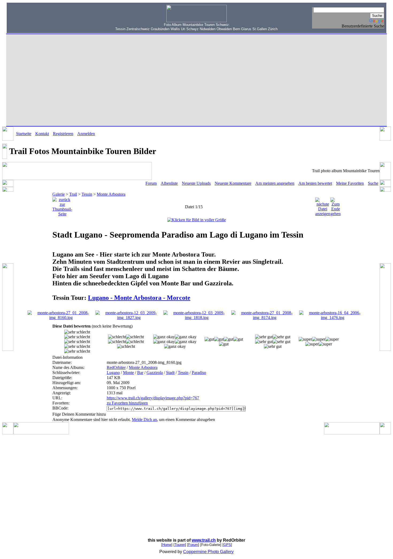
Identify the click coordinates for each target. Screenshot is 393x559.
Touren (180, 545)
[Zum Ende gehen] (335, 205)
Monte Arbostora (111, 194)
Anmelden (86, 133)
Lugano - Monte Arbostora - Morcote (139, 297)
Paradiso (199, 372)
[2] (164, 336)
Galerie (58, 194)
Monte (128, 372)
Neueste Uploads (196, 183)
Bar (140, 372)
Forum (151, 183)
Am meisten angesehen (274, 183)
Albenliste (169, 183)
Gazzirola (155, 372)
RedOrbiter (116, 367)
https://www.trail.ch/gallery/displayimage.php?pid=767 (153, 398)
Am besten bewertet (315, 183)
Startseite (23, 133)
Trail (73, 194)
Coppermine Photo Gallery (208, 551)
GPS (227, 545)
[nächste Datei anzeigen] (322, 205)
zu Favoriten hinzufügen (127, 403)
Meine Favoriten (350, 183)
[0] (77, 332)
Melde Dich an (144, 419)
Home (166, 545)
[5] (305, 339)
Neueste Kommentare (233, 183)
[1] (117, 336)
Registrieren (63, 133)
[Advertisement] (43, 17)
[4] (264, 336)
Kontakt (42, 133)
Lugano (113, 372)
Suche (373, 183)
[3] (209, 339)
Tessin (87, 194)
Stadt (170, 372)
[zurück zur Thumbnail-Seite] (62, 205)
